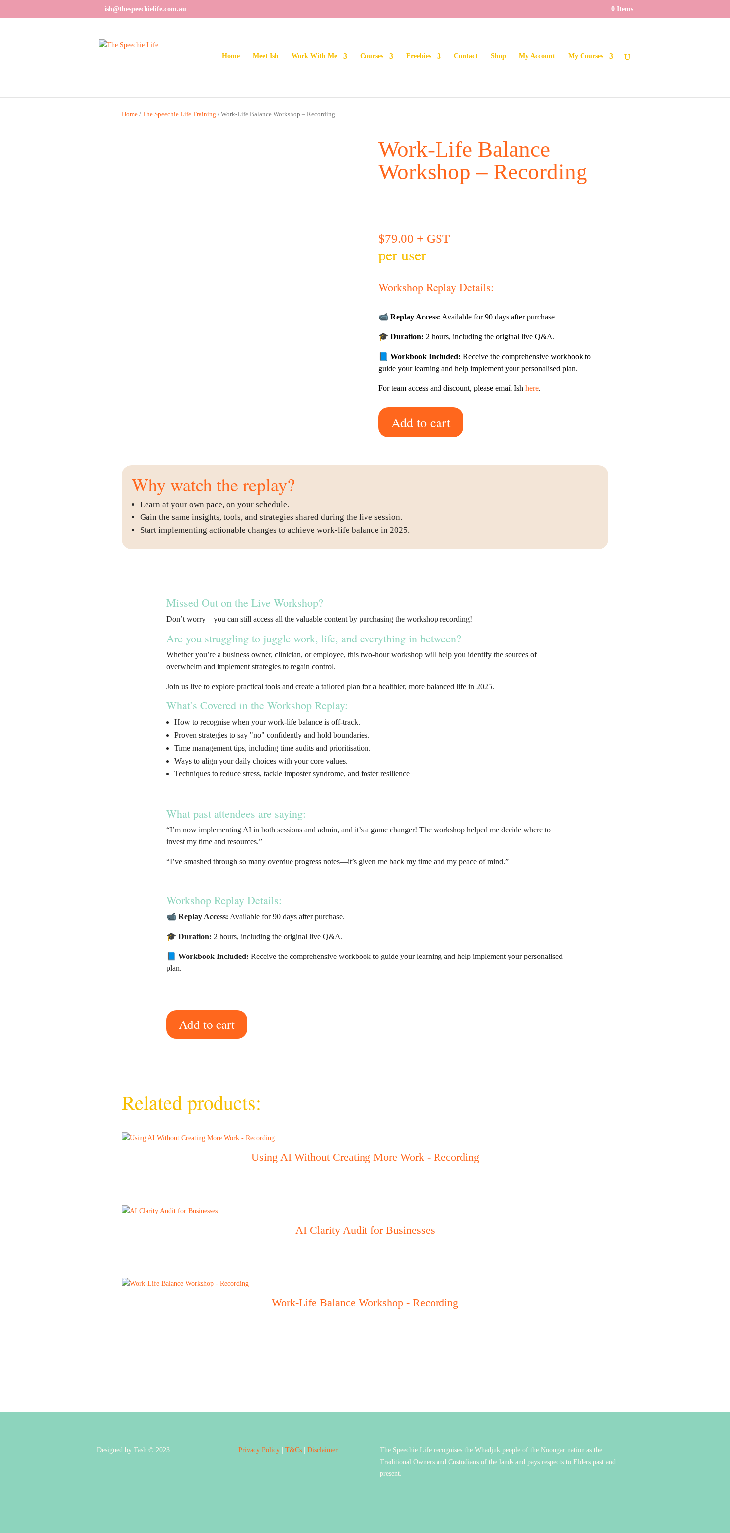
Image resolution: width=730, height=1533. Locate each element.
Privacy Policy (259, 1450)
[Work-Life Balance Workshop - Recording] (185, 1283)
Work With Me (314, 56)
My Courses (585, 56)
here (532, 388)
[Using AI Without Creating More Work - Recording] (198, 1138)
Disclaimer (322, 1450)
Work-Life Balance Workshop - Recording (365, 1302)
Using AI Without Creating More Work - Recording (365, 1157)
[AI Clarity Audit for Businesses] (170, 1210)
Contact (466, 56)
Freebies (418, 56)
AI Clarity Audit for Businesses (365, 1230)
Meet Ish (266, 56)
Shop (498, 56)
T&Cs (293, 1450)
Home (231, 56)
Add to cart (420, 422)
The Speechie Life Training (179, 114)
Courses (371, 56)
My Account (537, 56)
